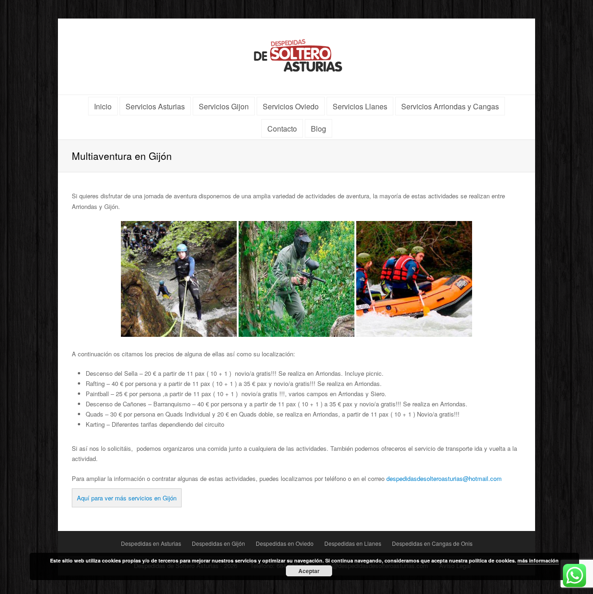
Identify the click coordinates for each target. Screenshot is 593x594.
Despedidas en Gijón (218, 543)
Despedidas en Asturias (151, 543)
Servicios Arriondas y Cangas (450, 106)
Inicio (103, 106)
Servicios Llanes (360, 106)
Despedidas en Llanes (352, 543)
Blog (318, 128)
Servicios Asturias (155, 106)
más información (538, 560)
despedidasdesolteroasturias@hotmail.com (444, 478)
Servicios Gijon (224, 106)
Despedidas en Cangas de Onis (432, 543)
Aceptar (309, 571)
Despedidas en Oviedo (285, 543)
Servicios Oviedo (291, 106)
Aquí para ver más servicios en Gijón (127, 497)
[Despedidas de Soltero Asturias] (297, 54)
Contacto (282, 128)
